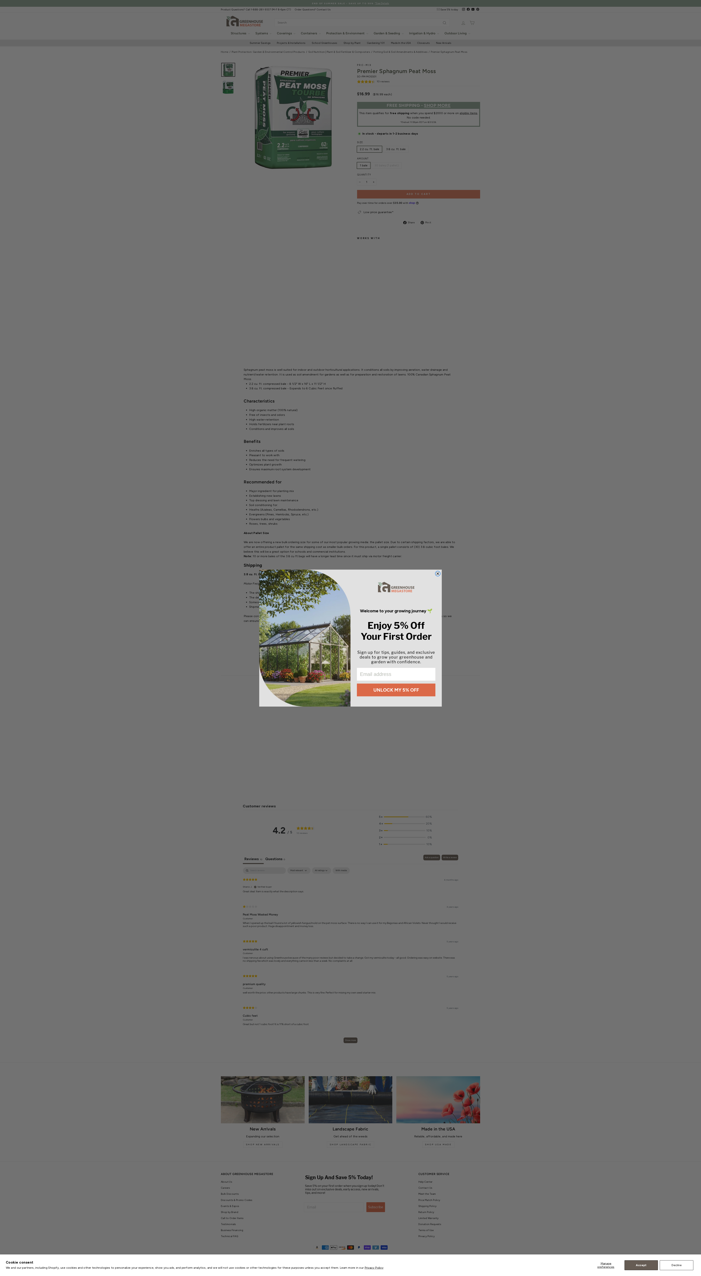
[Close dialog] (437, 573)
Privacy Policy (374, 1267)
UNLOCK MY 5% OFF (396, 690)
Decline (676, 1265)
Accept (641, 1265)
